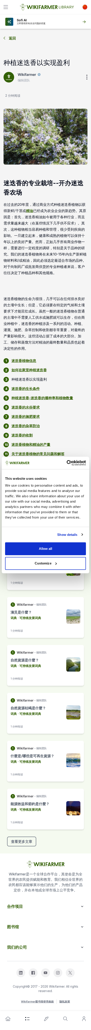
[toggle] (6, 7)
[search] (65, 1018)
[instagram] (57, 972)
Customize (43, 563)
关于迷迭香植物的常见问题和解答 (37, 454)
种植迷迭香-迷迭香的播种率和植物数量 (42, 398)
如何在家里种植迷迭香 (29, 370)
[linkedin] (20, 972)
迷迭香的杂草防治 (25, 426)
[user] (84, 1018)
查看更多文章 (21, 841)
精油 (29, 210)
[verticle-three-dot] (86, 77)
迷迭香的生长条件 (25, 388)
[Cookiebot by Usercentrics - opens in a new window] (66, 463)
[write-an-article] (46, 1018)
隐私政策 (64, 1001)
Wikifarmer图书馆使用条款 (37, 1001)
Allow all (45, 548)
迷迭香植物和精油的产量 (30, 444)
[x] (70, 972)
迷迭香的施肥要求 (25, 416)
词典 (14, 618)
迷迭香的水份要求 (25, 407)
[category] (27, 1018)
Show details (67, 535)
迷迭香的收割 (22, 435)
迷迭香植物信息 (23, 360)
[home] (8, 1018)
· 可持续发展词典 (29, 618)
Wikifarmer (27, 74)
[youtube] (45, 972)
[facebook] (33, 972)
